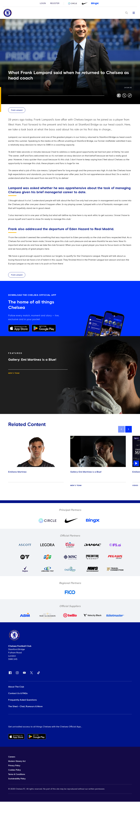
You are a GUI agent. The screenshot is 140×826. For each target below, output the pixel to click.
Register (54, 3)
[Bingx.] (94, 3)
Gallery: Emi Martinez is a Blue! (85, 472)
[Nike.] (84, 3)
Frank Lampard (16, 110)
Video (135, 485)
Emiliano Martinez (17, 472)
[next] (128, 429)
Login (43, 3)
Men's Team (13, 373)
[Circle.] (73, 3)
